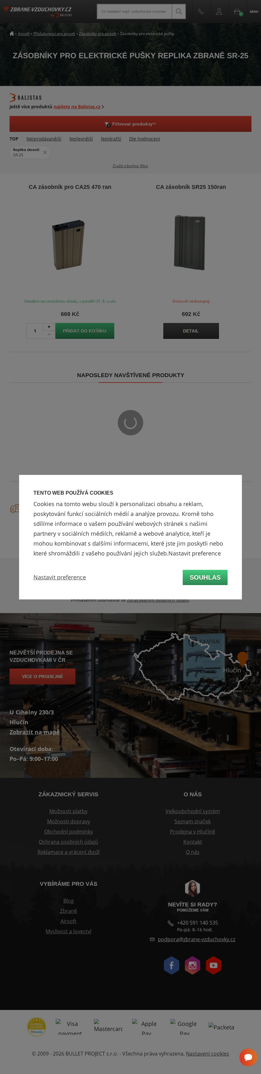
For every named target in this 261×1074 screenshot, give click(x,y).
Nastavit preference (59, 577)
